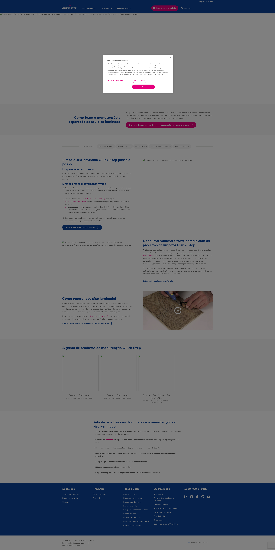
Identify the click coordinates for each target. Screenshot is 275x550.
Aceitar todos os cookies (143, 87)
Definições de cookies (115, 80)
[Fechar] (170, 57)
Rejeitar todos (139, 80)
